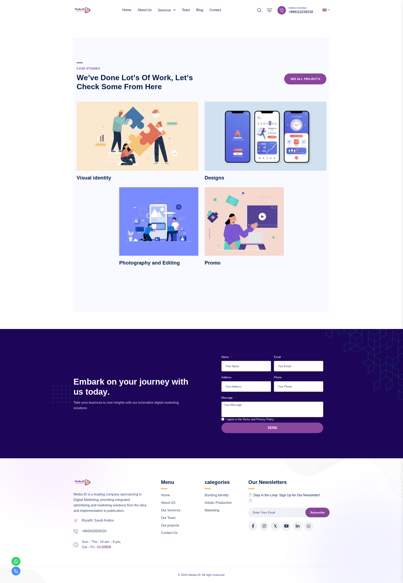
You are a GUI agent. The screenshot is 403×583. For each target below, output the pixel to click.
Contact (215, 10)
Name (225, 357)
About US (168, 502)
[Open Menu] (269, 10)
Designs (214, 178)
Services (165, 10)
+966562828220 (94, 531)
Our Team (168, 518)
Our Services (170, 510)
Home (126, 10)
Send (272, 428)
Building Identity (217, 495)
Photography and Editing (149, 263)
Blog (199, 10)
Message (227, 397)
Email (278, 357)
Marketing (212, 510)
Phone (278, 377)
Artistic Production (218, 502)
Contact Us (169, 533)
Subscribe (317, 512)
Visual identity (94, 178)
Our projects (170, 525)
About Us (145, 10)
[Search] (259, 11)
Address (226, 377)
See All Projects (305, 79)
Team (186, 10)
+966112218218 (301, 12)
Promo (213, 263)
